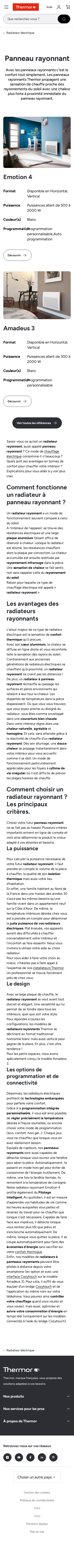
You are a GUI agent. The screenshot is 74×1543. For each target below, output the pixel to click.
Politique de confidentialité (37, 1500)
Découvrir (14, 255)
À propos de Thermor (20, 1421)
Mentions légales (37, 1524)
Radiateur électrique (20, 33)
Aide (49, 7)
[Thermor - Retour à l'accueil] (26, 7)
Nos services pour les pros (23, 1409)
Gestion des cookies (37, 1492)
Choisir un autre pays (34, 1477)
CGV (37, 1508)
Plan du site (37, 1532)
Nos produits (13, 1396)
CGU (37, 1516)
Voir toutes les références (34, 423)
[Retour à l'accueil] (21, 1369)
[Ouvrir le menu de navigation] (6, 7)
